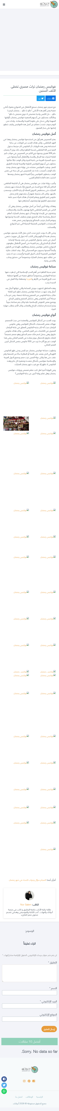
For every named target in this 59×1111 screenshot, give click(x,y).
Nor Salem (25, 904)
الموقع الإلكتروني (48, 1014)
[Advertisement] (29, 37)
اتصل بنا (18, 1096)
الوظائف (29, 1096)
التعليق (52, 962)
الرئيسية (39, 1096)
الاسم (53, 987)
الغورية (29, 279)
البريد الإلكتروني (48, 1001)
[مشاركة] (4, 1079)
